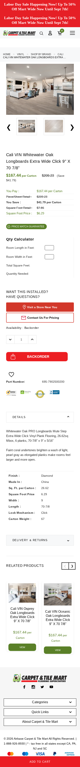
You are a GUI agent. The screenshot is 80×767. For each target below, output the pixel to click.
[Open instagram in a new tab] (33, 687)
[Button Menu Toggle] (72, 32)
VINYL (20, 54)
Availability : (22, 327)
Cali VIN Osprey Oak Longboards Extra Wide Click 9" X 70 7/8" (22, 615)
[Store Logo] (19, 32)
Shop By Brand (41, 54)
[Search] (41, 33)
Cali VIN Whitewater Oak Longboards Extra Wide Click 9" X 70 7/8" (35, 57)
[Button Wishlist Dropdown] (11, 374)
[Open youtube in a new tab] (51, 687)
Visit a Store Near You (42, 307)
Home (6, 54)
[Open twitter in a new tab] (42, 687)
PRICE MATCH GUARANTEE (27, 226)
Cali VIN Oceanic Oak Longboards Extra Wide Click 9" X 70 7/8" (57, 618)
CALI (60, 54)
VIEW (22, 647)
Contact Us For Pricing (43, 317)
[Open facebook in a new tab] (24, 687)
